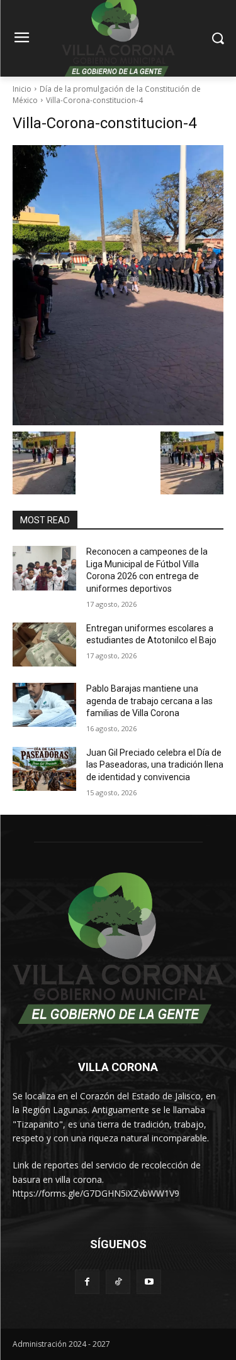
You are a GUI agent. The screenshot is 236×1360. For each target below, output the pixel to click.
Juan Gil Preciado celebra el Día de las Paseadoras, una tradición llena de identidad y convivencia (154, 765)
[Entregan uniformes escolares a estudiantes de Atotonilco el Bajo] (44, 644)
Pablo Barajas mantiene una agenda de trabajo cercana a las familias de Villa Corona (149, 700)
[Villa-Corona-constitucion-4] (118, 285)
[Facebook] (87, 1282)
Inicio (22, 89)
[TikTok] (118, 1282)
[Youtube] (149, 1282)
